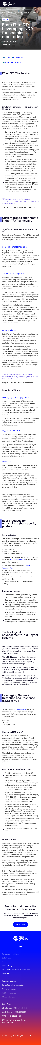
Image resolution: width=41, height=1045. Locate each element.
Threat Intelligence (9, 997)
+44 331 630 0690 (8, 1022)
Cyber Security (7, 12)
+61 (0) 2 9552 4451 (13, 1016)
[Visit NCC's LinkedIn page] (20, 946)
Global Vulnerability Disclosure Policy (16, 970)
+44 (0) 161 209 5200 (19, 1008)
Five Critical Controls (17, 560)
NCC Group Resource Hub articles (26, 12)
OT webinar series (20, 710)
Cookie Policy (7, 966)
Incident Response (9, 993)
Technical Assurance (9, 981)
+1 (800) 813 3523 (19, 1012)
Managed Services (9, 989)
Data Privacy (6, 958)
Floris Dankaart (10, 41)
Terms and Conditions (10, 954)
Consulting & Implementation (13, 985)
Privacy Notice (7, 962)
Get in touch (20, 924)
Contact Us (6, 974)
